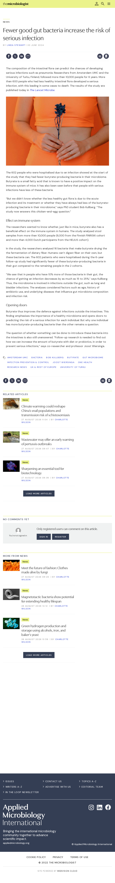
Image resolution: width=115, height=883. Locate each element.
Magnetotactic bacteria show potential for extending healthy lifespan (47, 598)
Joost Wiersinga (63, 362)
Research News (17, 367)
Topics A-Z (89, 781)
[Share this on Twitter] (15, 56)
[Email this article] (28, 56)
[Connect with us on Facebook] (108, 807)
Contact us (53, 781)
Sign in (67, 50)
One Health (85, 362)
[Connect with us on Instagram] (91, 807)
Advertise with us (58, 786)
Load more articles (39, 493)
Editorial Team (92, 786)
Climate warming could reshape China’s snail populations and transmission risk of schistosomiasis (45, 410)
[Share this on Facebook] (8, 56)
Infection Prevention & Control (28, 362)
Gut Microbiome (93, 357)
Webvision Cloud (67, 871)
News (6, 21)
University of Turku (73, 367)
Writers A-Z (14, 786)
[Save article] (106, 56)
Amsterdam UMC (17, 357)
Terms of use (79, 857)
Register (60, 536)
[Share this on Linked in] (21, 56)
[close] (108, 50)
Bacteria (37, 357)
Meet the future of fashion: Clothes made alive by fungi (44, 569)
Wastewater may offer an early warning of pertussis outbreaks (47, 441)
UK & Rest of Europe (44, 367)
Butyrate (73, 357)
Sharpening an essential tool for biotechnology (42, 470)
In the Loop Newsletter (22, 792)
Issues (10, 781)
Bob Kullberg (55, 357)
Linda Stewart (16, 45)
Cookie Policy (36, 857)
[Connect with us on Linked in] (99, 807)
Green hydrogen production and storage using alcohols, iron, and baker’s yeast (43, 630)
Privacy (58, 857)
